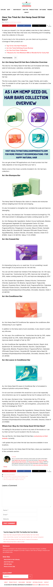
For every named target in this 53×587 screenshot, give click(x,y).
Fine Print (28, 582)
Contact (46, 582)
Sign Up (26, 12)
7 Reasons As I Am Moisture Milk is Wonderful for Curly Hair (27, 53)
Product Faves (33, 9)
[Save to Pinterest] (9, 26)
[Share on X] (39, 26)
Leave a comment (17, 22)
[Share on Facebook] (24, 26)
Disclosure (22, 582)
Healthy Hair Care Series (20, 460)
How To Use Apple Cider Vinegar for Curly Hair (14, 479)
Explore (3, 9)
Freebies (49, 9)
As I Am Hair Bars (7, 476)
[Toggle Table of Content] (14, 58)
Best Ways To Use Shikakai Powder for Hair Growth (14, 477)
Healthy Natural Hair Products (19, 461)
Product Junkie (24, 476)
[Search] (30, 576)
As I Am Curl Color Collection (17, 50)
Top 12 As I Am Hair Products (16, 46)
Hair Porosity (17, 9)
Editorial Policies (38, 582)
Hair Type (25, 9)
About (6, 582)
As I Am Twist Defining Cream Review (19, 48)
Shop (8, 9)
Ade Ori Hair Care (43, 460)
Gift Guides (43, 9)
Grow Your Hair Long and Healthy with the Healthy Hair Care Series (21, 534)
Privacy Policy (13, 582)
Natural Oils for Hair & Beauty (36, 461)
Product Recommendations (9, 474)
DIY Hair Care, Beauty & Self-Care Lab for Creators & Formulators (20, 539)
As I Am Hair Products (16, 476)
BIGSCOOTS (36, 584)
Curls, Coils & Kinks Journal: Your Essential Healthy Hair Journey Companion (23, 537)
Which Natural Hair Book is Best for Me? (13, 541)
